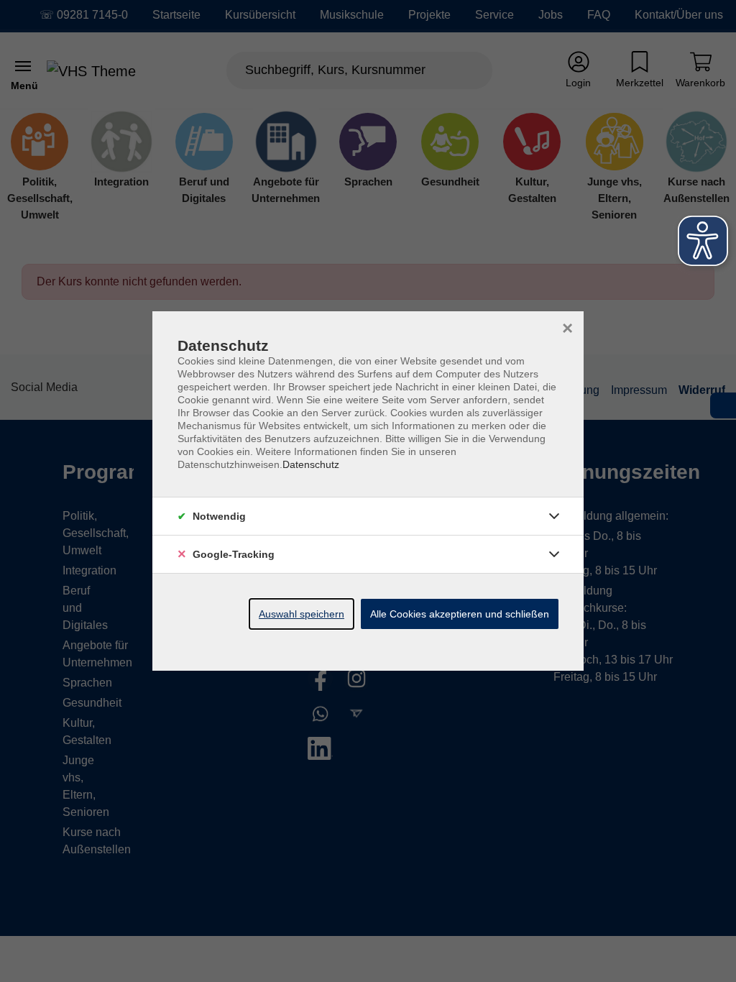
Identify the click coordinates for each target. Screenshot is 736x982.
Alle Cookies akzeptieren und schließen (459, 614)
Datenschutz (310, 464)
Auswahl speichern (301, 614)
